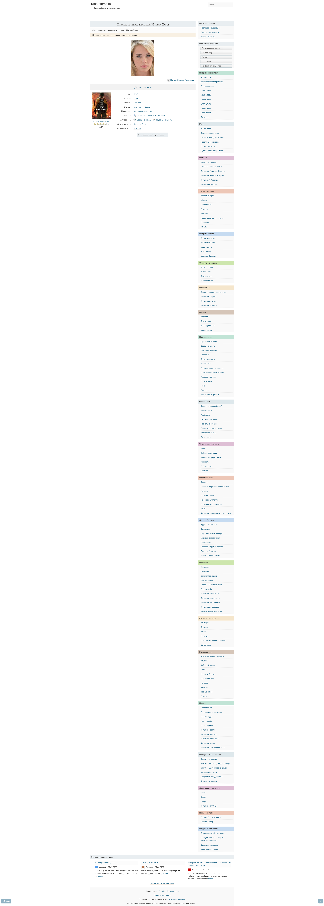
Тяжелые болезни (208, 551)
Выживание (206, 272)
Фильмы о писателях (210, 594)
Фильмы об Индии (209, 184)
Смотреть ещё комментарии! (162, 883)
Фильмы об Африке (209, 180)
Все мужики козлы (209, 759)
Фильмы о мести (208, 743)
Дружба (204, 661)
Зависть (204, 448)
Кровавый (205, 355)
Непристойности (208, 674)
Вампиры (205, 623)
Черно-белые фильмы (210, 395)
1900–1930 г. (206, 99)
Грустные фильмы (164, 120)
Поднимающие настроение (212, 368)
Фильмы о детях (208, 730)
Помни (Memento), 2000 (105, 863)
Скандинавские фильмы (211, 166)
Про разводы (206, 716)
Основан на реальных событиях (151, 115)
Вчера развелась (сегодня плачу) (215, 763)
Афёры (204, 200)
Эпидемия (205, 696)
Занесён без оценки (209, 849)
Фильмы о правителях (210, 598)
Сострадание (206, 381)
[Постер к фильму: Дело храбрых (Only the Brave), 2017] (101, 118)
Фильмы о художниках (210, 602)
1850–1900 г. (206, 95)
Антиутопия (206, 128)
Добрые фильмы (144, 120)
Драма (147, 107)
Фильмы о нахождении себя (213, 747)
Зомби (203, 632)
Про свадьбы (206, 721)
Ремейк (204, 509)
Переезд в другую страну (212, 547)
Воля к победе (140, 124)
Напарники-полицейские (211, 585)
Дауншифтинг (206, 276)
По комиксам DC (208, 495)
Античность (206, 77)
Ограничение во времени (211, 428)
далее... (101, 876)
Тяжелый (204, 390)
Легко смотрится (208, 359)
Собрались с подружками (212, 777)
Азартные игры (207, 196)
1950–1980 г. (206, 108)
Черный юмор (206, 692)
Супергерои (206, 645)
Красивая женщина (209, 576)
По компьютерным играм (211, 504)
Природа (137, 128)
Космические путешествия (212, 137)
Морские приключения (210, 538)
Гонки (203, 792)
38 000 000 (139, 102)
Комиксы (204, 482)
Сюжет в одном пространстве (213, 292)
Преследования (207, 678)
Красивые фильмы (209, 350)
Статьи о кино (173, 891)
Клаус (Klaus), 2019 (150, 863)
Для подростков (208, 326)
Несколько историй (209, 424)
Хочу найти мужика (209, 781)
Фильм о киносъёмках (210, 555)
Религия (204, 687)
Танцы (203, 801)
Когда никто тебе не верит (212, 533)
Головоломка (206, 205)
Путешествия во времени (212, 151)
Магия (203, 670)
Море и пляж (206, 247)
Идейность (205, 415)
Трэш (203, 386)
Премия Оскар (207, 822)
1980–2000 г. (206, 113)
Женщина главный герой (211, 406)
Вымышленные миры (210, 133)
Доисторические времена (212, 82)
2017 (136, 94)
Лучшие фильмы (208, 37)
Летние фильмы (208, 243)
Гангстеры (205, 567)
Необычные (206, 364)
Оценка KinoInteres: (101, 121)
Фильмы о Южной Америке (212, 175)
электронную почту (177, 899)
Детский (204, 317)
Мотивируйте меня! (209, 772)
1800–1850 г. (206, 90)
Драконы (204, 627)
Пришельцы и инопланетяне (213, 640)
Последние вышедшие (210, 28)
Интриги (204, 209)
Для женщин (206, 321)
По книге (204, 491)
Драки (203, 797)
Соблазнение (206, 466)
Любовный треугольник (211, 457)
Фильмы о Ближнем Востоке (213, 171)
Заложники (205, 529)
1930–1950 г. (206, 104)
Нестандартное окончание (212, 218)
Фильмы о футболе (209, 806)
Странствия (206, 437)
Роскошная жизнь (208, 433)
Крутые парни (207, 580)
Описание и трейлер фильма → (152, 135)
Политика (205, 222)
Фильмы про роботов (210, 607)
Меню (6, 901)
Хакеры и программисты (211, 611)
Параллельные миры (210, 142)
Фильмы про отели (209, 301)
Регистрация (159, 895)
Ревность (205, 462)
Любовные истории (209, 453)
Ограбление (206, 542)
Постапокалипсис (208, 146)
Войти (168, 895)
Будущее (205, 117)
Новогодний (206, 251)
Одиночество (206, 708)
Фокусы (204, 227)
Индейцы (205, 571)
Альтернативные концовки (212, 656)
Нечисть (204, 636)
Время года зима (208, 238)
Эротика (204, 471)
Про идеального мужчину (212, 712)
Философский (207, 281)
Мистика (204, 213)
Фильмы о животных (209, 734)
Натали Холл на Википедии (182, 80)
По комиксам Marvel (209, 500)
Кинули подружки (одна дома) (214, 768)
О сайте (162, 891)
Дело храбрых (142, 87)
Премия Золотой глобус (211, 817)
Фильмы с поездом (209, 305)
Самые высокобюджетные (212, 833)
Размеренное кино (209, 377)
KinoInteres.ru (101, 4)
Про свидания (207, 725)
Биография (138, 107)
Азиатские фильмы (209, 162)
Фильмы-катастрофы (143, 111)
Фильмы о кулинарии (210, 739)
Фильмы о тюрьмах (209, 296)
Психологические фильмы (212, 372)
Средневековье (207, 86)
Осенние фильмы (208, 256)
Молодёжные (206, 330)
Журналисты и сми (209, 524)
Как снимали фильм (209, 419)
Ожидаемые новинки (210, 32)
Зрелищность (206, 410)
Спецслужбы (206, 589)
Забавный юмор (208, 665)
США (136, 98)
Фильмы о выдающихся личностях (216, 513)
